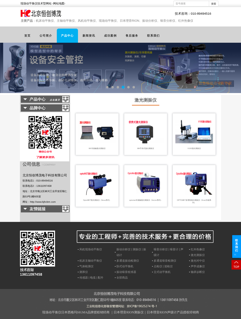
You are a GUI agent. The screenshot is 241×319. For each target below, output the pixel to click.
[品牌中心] (45, 110)
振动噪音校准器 (126, 271)
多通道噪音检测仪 (165, 260)
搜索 (213, 3)
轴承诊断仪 (198, 271)
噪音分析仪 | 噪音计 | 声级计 (168, 252)
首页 (27, 35)
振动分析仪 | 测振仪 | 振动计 (131, 252)
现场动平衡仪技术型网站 (36, 3)
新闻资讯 (89, 35)
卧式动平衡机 (124, 266)
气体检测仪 (86, 266)
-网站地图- (58, 3)
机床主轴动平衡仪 (90, 260)
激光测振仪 (146, 99)
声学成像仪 (198, 266)
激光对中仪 (198, 260)
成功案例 (110, 35)
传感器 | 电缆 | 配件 (91, 277)
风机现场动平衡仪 (90, 249)
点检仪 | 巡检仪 (163, 266)
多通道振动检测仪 (127, 260)
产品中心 (67, 35)
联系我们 (153, 35)
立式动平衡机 (162, 271)
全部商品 (122, 277)
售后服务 (132, 35)
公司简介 (46, 35)
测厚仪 (83, 271)
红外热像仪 (198, 249)
